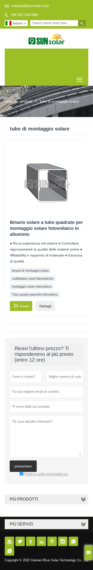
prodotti (26, 101)
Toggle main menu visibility (79, 79)
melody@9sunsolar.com (30, 6)
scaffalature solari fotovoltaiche (33, 278)
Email (21, 305)
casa (8, 101)
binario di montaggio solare (30, 270)
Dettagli (45, 306)
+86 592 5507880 (24, 15)
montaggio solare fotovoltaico (32, 286)
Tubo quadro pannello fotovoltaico (35, 294)
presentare (23, 466)
